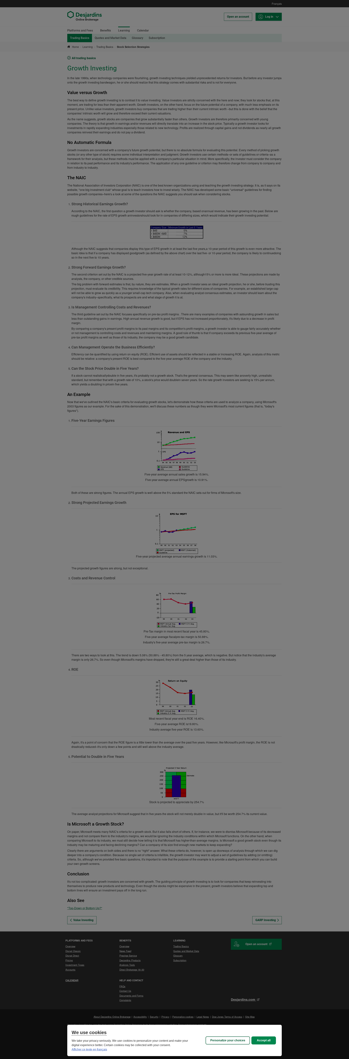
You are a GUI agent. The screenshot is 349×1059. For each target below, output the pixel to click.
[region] (174, 1040)
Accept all (263, 1040)
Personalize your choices (227, 1040)
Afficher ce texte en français (89, 1049)
